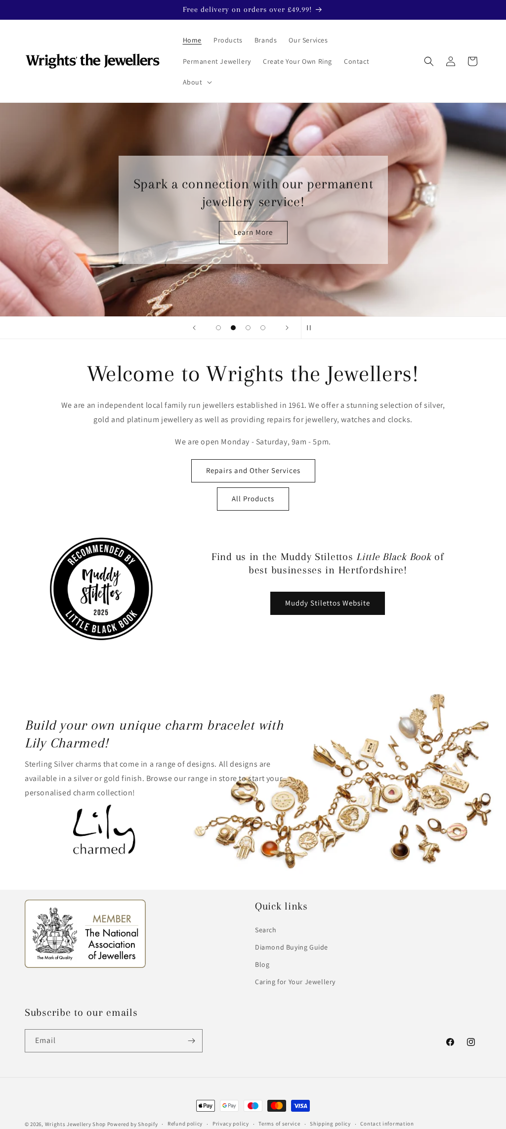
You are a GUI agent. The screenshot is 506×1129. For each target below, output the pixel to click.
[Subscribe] (191, 1040)
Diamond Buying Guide (291, 947)
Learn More (253, 232)
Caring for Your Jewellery (295, 981)
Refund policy (185, 1123)
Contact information (387, 1123)
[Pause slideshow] (312, 328)
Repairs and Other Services (253, 470)
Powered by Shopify (132, 1124)
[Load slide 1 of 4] (218, 327)
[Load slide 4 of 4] (262, 327)
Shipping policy (330, 1123)
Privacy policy (230, 1123)
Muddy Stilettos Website (327, 603)
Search (266, 929)
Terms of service (279, 1123)
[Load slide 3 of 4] (248, 327)
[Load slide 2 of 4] (233, 327)
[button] (196, 82)
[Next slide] (287, 328)
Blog (262, 964)
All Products (253, 498)
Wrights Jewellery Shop (75, 1124)
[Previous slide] (194, 328)
